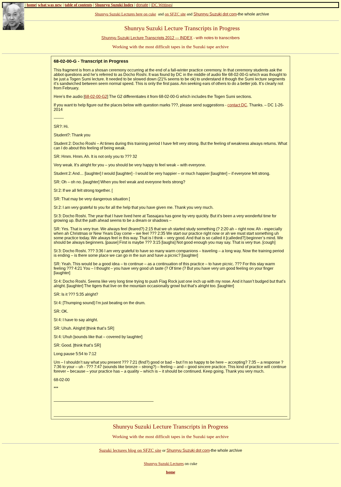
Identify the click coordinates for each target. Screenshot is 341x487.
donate (142, 5)
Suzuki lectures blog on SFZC (126, 450)
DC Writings (162, 5)
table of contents (78, 5)
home (31, 5)
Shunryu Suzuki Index (114, 5)
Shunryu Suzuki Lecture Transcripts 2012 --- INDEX (146, 38)
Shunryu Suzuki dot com (215, 14)
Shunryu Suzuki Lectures (164, 464)
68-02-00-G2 (96, 96)
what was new (50, 5)
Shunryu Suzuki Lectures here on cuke (125, 14)
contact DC (237, 105)
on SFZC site (175, 14)
